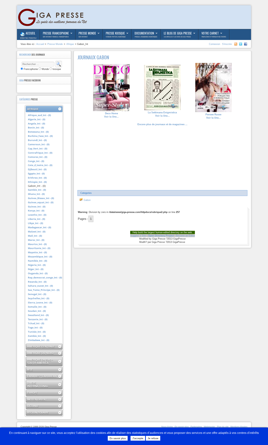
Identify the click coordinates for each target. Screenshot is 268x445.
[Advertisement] (162, 158)
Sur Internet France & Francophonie (56, 36)
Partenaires (196, 427)
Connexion (215, 44)
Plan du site (223, 427)
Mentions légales (238, 427)
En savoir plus (182, 427)
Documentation (144, 33)
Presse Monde (87, 33)
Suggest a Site (138, 235)
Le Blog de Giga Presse (178, 33)
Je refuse (153, 438)
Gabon (87, 200)
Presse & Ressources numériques (146, 36)
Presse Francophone (56, 33)
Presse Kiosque (115, 33)
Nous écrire (167, 427)
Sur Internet (83, 36)
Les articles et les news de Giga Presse (177, 36)
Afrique (70, 44)
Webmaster (209, 427)
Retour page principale (28, 38)
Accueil (30, 33)
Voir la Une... (111, 115)
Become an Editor (185, 235)
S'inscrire (227, 44)
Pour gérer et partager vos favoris (213, 36)
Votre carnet (210, 33)
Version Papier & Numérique (116, 36)
